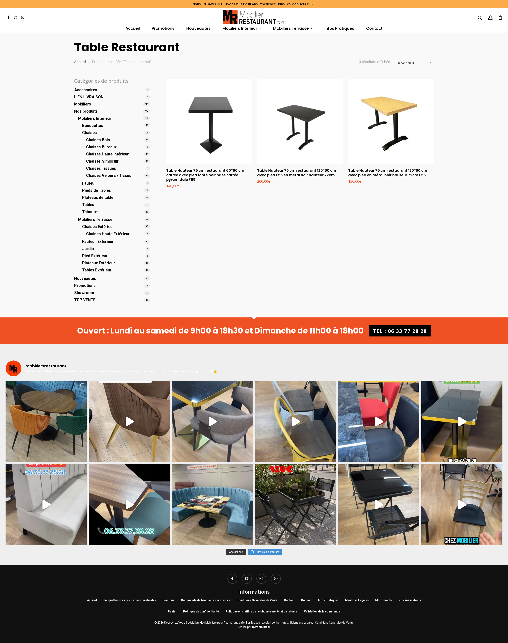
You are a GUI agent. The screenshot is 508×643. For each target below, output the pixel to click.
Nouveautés (198, 28)
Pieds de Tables (96, 190)
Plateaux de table (97, 197)
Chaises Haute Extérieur (108, 233)
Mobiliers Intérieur (239, 28)
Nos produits (86, 111)
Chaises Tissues (101, 168)
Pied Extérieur (95, 255)
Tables (88, 204)
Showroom (84, 292)
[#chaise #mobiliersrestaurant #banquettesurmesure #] (46, 504)
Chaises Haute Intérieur (107, 154)
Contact (374, 28)
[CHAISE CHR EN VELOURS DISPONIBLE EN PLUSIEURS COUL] (46, 421)
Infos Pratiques (339, 28)
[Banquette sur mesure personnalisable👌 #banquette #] (212, 504)
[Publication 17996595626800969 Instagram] (378, 421)
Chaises (89, 132)
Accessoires (85, 89)
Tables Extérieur (97, 270)
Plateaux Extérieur (98, 263)
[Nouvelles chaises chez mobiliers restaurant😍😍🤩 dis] (129, 421)
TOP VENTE (84, 299)
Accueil (132, 28)
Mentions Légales (357, 600)
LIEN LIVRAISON (89, 97)
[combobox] (414, 63)
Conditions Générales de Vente (257, 600)
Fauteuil (89, 183)
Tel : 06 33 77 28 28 (400, 331)
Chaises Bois (98, 139)
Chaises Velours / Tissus (108, 175)
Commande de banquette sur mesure (205, 600)
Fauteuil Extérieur (98, 241)
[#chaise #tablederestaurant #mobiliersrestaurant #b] (461, 421)
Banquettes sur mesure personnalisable (129, 600)
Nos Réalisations (409, 600)
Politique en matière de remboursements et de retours (261, 611)
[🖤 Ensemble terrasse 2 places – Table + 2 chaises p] (295, 504)
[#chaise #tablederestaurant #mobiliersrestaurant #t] (212, 421)
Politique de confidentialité (201, 611)
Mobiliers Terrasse (291, 28)
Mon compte (383, 600)
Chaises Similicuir (102, 161)
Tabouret (90, 211)
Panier (172, 611)
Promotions (163, 28)
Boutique (168, 600)
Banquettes (92, 125)
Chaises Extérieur (98, 226)
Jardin (88, 248)
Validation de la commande (322, 611)
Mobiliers (82, 104)
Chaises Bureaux (101, 147)
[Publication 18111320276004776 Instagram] (295, 421)
